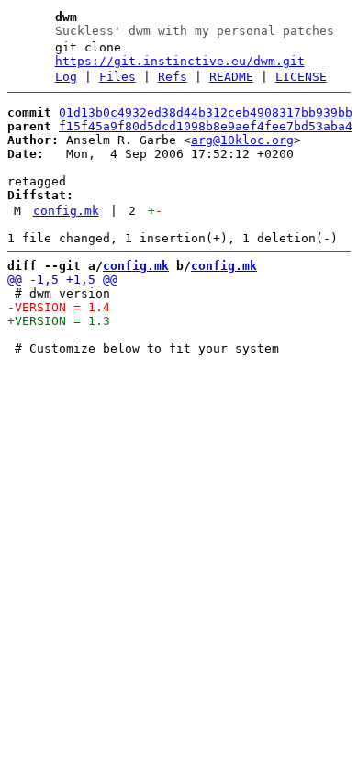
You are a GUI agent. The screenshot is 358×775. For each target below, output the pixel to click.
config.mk (66, 211)
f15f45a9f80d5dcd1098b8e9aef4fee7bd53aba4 (205, 126)
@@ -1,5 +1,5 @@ (62, 279)
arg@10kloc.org (242, 140)
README (231, 77)
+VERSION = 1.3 (58, 321)
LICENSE (301, 77)
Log (66, 77)
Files (117, 77)
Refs (172, 77)
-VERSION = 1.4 (58, 307)
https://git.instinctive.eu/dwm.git (180, 61)
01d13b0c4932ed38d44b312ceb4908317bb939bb (205, 112)
